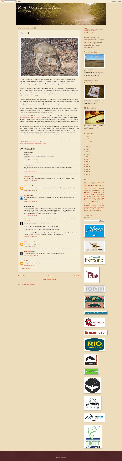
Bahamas (99, 183)
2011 (87, 169)
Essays (25, 143)
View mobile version (49, 279)
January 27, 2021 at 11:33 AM (30, 160)
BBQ (89, 185)
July (88, 138)
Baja (103, 183)
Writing (99, 210)
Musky (95, 200)
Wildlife (44, 143)
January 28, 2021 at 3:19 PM (30, 215)
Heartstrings (35, 143)
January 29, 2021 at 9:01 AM (30, 236)
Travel (92, 209)
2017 (87, 154)
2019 (87, 149)
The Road (86, 209)
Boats (85, 187)
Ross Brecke (27, 195)
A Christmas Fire (92, 182)
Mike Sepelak (27, 221)
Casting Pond (87, 188)
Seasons (94, 205)
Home (39, 143)
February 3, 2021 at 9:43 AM (30, 246)
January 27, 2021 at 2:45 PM (30, 190)
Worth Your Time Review (90, 33)
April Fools (93, 183)
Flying (102, 192)
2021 (87, 136)
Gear (96, 194)
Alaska (102, 182)
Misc (102, 198)
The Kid (89, 143)
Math (90, 198)
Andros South (87, 183)
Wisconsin (95, 210)
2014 (87, 162)
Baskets (85, 185)
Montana (86, 200)
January (89, 141)
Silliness (101, 205)
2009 (87, 174)
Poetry (98, 202)
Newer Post (21, 276)
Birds (103, 185)
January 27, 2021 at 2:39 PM (30, 180)
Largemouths (100, 196)
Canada (97, 187)
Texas (102, 207)
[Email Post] (40, 141)
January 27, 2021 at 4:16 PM (30, 201)
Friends (91, 194)
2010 (87, 171)
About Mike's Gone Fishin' (90, 30)
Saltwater (101, 204)
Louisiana (86, 198)
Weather (86, 210)
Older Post (77, 276)
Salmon (95, 203)
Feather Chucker (28, 241)
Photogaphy (86, 202)
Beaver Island (94, 185)
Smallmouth (86, 207)
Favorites (29, 143)
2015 (87, 159)
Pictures (93, 201)
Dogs (90, 190)
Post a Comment (26, 268)
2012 (87, 166)
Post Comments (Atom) (29, 284)
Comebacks (94, 188)
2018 (87, 152)
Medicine (98, 198)
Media (93, 198)
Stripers (98, 207)
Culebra (86, 190)
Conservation (101, 188)
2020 (87, 147)
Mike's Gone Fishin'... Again (39, 7)
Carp (101, 187)
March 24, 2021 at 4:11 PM (30, 265)
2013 (87, 164)
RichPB (26, 261)
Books (93, 187)
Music (91, 200)
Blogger (63, 457)
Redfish (90, 204)
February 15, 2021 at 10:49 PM (31, 255)
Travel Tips (97, 208)
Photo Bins (100, 200)
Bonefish (90, 187)
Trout (102, 209)
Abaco (98, 182)
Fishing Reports (90, 192)
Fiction (102, 190)
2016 (87, 157)
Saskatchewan (87, 205)
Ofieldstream (27, 176)
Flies (99, 192)
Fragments (86, 194)
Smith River (93, 207)
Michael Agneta (28, 251)
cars (103, 187)
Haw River (101, 194)
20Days (85, 182)
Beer (100, 185)
